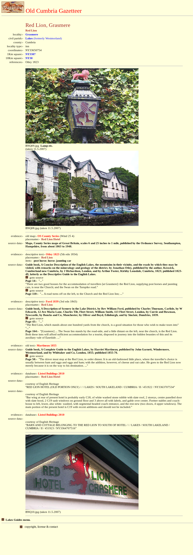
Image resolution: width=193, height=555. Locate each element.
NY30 (29, 58)
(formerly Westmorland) (43, 38)
